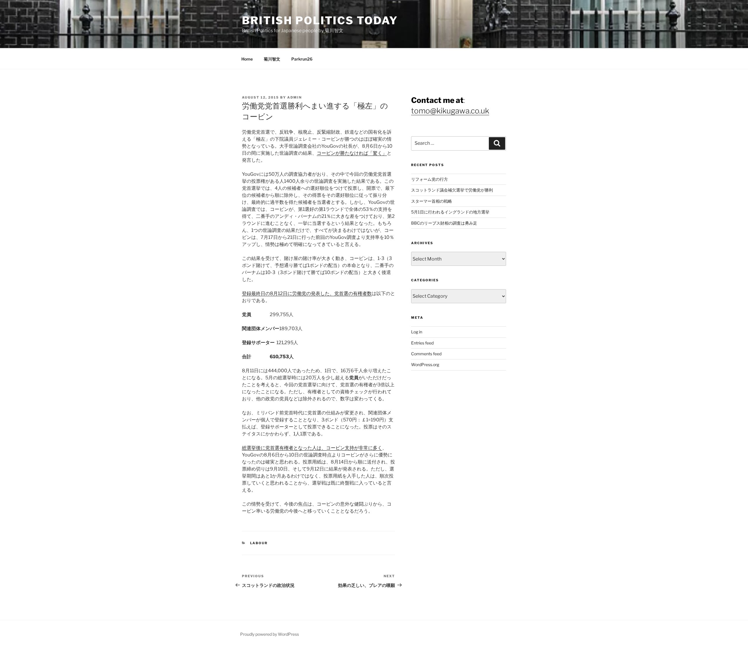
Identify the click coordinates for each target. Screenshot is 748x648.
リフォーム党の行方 (429, 179)
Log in (416, 331)
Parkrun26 (301, 58)
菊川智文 (272, 58)
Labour (259, 543)
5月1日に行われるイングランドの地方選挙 (450, 211)
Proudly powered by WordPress (269, 634)
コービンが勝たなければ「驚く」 (352, 153)
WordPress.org (425, 364)
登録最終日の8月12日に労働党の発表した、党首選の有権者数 (307, 293)
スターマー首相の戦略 (431, 201)
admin (294, 97)
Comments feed (426, 353)
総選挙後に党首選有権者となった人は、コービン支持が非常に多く (312, 448)
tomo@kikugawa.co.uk (450, 110)
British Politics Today (320, 20)
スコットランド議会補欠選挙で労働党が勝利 (452, 189)
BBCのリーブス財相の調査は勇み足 (444, 222)
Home (247, 58)
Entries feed (422, 342)
